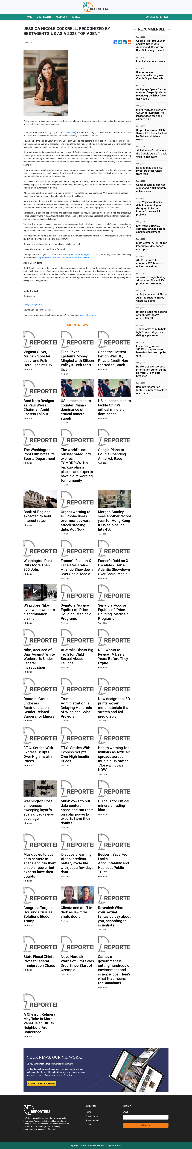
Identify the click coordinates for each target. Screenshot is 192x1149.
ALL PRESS (61, 17)
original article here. (87, 315)
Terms (88, 1112)
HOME (29, 17)
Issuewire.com (68, 132)
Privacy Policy (92, 1116)
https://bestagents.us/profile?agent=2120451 (78, 254)
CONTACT (76, 17)
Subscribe (145, 1125)
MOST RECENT (44, 17)
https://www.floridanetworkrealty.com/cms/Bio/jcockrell (63, 257)
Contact (89, 1124)
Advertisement (92, 1120)
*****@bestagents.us (33, 304)
